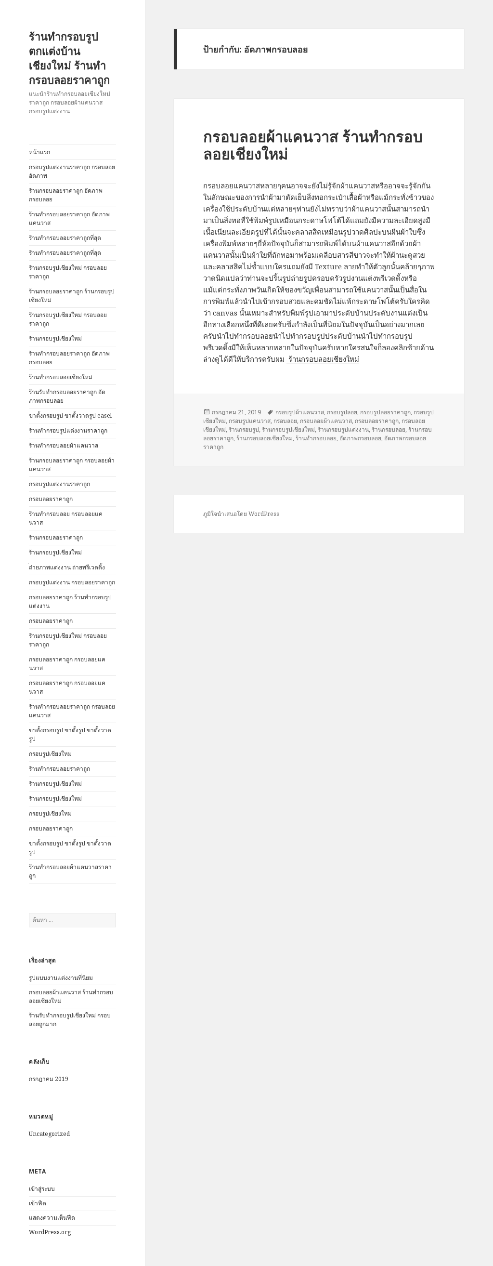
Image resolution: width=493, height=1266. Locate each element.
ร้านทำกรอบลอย (316, 438)
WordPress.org (50, 1232)
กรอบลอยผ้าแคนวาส (326, 421)
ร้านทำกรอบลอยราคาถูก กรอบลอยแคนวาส (72, 710)
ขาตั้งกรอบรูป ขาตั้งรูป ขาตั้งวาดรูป (70, 734)
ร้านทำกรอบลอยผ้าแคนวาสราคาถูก (70, 871)
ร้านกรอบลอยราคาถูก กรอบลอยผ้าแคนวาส (72, 464)
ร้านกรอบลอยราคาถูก (56, 537)
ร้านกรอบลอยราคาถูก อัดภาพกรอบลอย (66, 194)
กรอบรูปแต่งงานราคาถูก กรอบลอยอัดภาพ (72, 171)
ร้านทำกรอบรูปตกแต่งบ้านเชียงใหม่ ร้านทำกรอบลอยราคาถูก (69, 58)
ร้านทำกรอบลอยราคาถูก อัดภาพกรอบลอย (69, 357)
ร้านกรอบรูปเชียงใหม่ (55, 338)
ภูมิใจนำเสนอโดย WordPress (241, 514)
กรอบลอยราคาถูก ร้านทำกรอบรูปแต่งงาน (70, 601)
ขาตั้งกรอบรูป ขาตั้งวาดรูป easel (70, 415)
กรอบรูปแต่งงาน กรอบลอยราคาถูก (72, 582)
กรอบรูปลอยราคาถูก (385, 412)
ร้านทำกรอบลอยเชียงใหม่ (60, 377)
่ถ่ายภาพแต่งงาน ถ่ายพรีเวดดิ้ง (67, 567)
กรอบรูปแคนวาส (250, 421)
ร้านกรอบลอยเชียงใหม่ (322, 359)
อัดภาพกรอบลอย (360, 438)
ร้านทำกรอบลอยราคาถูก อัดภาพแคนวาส (69, 218)
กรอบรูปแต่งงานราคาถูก (59, 484)
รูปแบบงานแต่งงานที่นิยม (61, 978)
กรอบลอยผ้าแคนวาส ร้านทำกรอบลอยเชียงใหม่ (313, 145)
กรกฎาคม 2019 (48, 1079)
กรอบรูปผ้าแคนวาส (299, 412)
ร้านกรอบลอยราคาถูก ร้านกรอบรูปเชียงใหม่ (72, 295)
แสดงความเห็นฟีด (52, 1217)
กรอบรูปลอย (342, 412)
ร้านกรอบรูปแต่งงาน (343, 429)
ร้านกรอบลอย (388, 429)
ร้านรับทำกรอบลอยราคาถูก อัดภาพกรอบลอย (67, 396)
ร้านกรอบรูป (244, 429)
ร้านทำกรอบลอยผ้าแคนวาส (63, 445)
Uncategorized (49, 1134)
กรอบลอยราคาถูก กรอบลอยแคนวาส (67, 663)
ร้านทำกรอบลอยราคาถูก (59, 769)
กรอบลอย (285, 421)
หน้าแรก (39, 152)
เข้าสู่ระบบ (42, 1189)
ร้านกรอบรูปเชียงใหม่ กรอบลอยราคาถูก (68, 272)
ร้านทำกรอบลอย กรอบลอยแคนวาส (66, 518)
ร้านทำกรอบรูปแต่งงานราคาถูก (68, 430)
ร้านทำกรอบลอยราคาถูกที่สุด (65, 238)
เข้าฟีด (37, 1203)
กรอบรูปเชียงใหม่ (50, 754)
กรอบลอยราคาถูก (51, 499)
